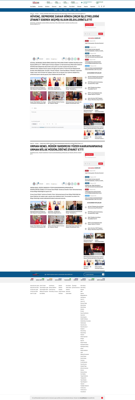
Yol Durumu (91, 279)
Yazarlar (86, 6)
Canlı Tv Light (33, 293)
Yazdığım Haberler (85, 385)
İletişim (82, 338)
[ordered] (47, 124)
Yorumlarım (83, 391)
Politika (79, 10)
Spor (60, 6)
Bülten (65, 10)
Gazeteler (92, 6)
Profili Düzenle (84, 362)
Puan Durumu (67, 279)
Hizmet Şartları (84, 336)
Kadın (65, 6)
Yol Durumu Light (34, 289)
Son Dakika (33, 6)
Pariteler (83, 279)
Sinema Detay (84, 372)
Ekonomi (54, 6)
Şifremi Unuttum (76, 287)
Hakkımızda (83, 323)
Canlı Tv (82, 299)
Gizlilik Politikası (84, 319)
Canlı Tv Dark (43, 285)
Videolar (79, 6)
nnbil (82, 352)
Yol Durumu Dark (34, 291)
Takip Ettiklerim (84, 376)
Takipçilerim (83, 378)
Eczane (82, 311)
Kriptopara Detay (84, 344)
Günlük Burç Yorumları (86, 321)
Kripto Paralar (101, 279)
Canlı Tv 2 (83, 301)
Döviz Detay (83, 305)
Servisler (40, 6)
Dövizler (60, 287)
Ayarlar (82, 293)
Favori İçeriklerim (84, 313)
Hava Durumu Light (34, 285)
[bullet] (49, 124)
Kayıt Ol (82, 340)
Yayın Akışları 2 (84, 381)
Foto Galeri (72, 6)
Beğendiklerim (84, 295)
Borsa (31, 279)
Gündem (47, 6)
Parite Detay (83, 356)
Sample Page (83, 366)
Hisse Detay (83, 330)
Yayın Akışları (83, 379)
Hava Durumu (58, 279)
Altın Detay (83, 285)
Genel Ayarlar (84, 317)
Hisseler (76, 279)
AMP (82, 291)
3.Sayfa (55, 10)
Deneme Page (84, 303)
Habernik (32, 13)
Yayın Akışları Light (44, 287)
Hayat (75, 10)
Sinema (82, 370)
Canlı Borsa (51, 285)
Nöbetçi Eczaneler (44, 291)
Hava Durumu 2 (84, 326)
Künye (82, 348)
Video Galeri (68, 287)
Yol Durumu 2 (83, 389)
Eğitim (70, 10)
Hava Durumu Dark (34, 287)
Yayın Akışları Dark (44, 289)
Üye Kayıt (74, 285)
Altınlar (60, 285)
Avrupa (60, 10)
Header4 (83, 328)
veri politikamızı (83, 398)
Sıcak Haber (68, 293)
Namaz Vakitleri (40, 279)
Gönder (34, 124)
